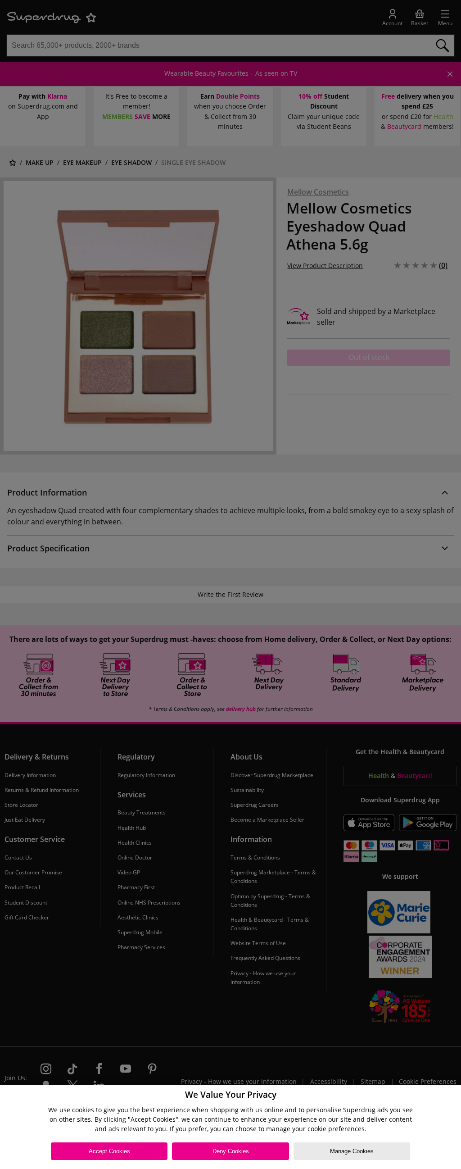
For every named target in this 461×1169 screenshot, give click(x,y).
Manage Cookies (352, 1151)
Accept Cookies (109, 1151)
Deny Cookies (230, 1151)
